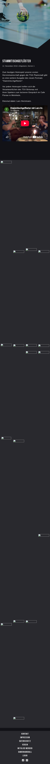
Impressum (25, 737)
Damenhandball (25, 752)
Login (25, 755)
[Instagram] (27, 760)
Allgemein (23, 66)
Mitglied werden (25, 748)
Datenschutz (25, 741)
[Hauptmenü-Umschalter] (45, 4)
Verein (25, 744)
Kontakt (25, 734)
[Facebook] (23, 760)
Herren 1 (31, 66)
